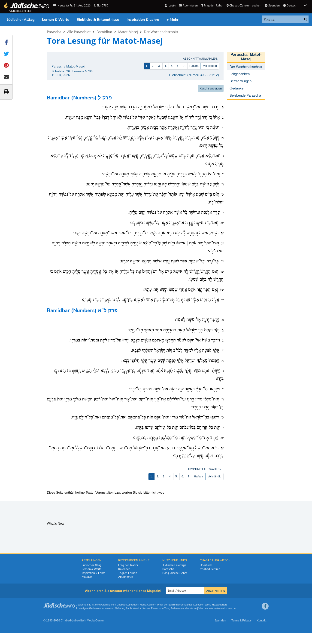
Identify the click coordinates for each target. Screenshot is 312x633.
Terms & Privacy (241, 620)
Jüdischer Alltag (21, 19)
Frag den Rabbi (213, 5)
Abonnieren (125, 576)
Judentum (176, 608)
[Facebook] (265, 606)
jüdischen (202, 608)
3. (159, 66)
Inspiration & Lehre (143, 19)
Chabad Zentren (210, 569)
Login (172, 5)
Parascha (54, 31)
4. (165, 66)
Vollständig (210, 66)
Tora (166, 608)
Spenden (273, 5)
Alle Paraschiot (79, 31)
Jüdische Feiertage (174, 565)
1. (147, 66)
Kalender (124, 569)
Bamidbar (104, 31)
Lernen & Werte (55, 19)
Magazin (87, 576)
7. (184, 66)
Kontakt (261, 620)
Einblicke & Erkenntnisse (98, 19)
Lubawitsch (132, 604)
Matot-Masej (128, 31)
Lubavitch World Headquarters (210, 604)
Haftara (194, 66)
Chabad (121, 604)
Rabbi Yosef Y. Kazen (138, 608)
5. (172, 66)
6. (178, 66)
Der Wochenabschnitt (161, 31)
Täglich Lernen (127, 573)
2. (153, 66)
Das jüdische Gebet (174, 573)
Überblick (206, 565)
